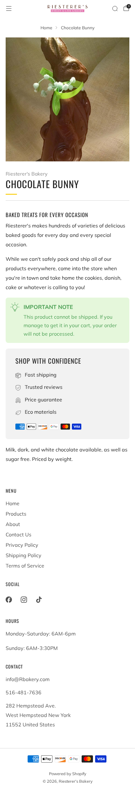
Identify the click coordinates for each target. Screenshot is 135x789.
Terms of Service (25, 565)
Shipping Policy (23, 555)
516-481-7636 (23, 692)
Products (16, 514)
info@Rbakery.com (28, 679)
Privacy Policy (22, 545)
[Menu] (9, 8)
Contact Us (18, 534)
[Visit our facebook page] (8, 599)
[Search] (115, 8)
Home (12, 503)
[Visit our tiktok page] (38, 599)
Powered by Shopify (67, 773)
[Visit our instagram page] (23, 599)
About (13, 524)
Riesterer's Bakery (26, 174)
